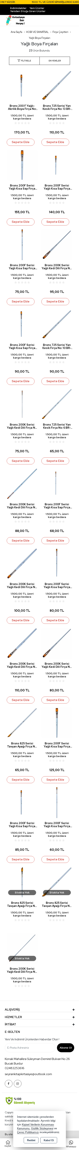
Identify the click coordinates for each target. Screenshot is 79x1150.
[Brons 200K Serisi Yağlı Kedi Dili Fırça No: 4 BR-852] (56, 643)
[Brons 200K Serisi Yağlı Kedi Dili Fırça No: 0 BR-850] (22, 948)
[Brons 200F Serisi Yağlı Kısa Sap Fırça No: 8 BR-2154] (56, 563)
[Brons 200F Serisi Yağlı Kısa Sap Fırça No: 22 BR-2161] (22, 165)
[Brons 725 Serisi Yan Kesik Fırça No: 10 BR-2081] (56, 324)
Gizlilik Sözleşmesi (42, 1128)
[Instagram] (17, 1083)
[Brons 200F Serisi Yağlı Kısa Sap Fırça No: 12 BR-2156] (22, 324)
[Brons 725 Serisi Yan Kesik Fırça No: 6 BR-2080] (56, 404)
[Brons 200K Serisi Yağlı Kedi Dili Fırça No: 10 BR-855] (22, 563)
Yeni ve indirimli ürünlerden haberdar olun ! (32, 1039)
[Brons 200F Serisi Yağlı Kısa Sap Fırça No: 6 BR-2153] (22, 244)
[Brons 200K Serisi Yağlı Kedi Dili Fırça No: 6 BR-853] (22, 483)
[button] (24, 61)
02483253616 (14, 1068)
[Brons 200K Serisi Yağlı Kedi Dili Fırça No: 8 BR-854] (56, 244)
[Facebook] (8, 1083)
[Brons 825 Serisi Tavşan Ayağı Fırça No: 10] (56, 882)
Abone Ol (66, 1047)
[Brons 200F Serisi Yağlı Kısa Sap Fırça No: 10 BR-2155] (22, 802)
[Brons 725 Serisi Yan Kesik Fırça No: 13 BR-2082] (56, 85)
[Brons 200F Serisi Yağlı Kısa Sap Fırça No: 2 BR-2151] (56, 802)
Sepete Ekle (21, 142)
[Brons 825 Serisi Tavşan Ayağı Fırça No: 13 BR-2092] (22, 882)
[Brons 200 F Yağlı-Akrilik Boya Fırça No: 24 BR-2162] (22, 85)
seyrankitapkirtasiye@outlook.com (28, 1074)
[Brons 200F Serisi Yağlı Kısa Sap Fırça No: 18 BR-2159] (56, 723)
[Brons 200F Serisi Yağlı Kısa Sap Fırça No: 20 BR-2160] (56, 165)
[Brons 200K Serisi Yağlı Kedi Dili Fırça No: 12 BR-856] (22, 643)
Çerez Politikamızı (28, 1132)
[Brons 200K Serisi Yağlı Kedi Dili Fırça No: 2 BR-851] (22, 404)
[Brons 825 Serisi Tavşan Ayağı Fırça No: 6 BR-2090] (22, 723)
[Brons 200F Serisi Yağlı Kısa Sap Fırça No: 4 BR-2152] (56, 483)
